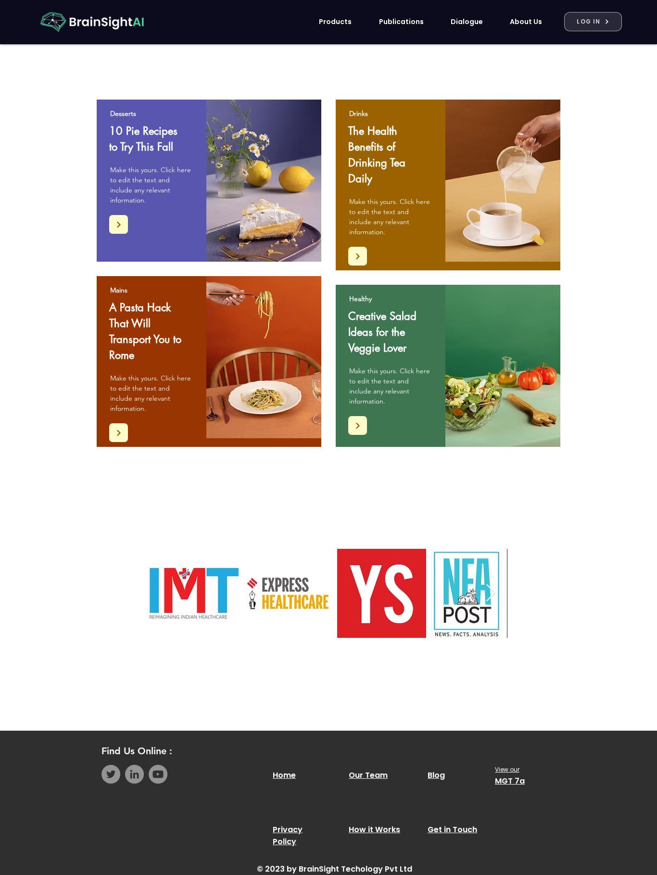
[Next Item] (490, 593)
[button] (329, 22)
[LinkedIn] (134, 774)
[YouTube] (158, 774)
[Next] (118, 224)
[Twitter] (110, 774)
